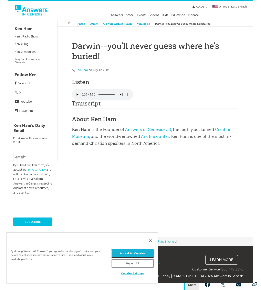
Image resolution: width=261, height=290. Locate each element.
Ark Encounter (155, 136)
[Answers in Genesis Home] (31, 11)
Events (142, 15)
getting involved (165, 241)
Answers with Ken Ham (117, 23)
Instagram (26, 110)
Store (130, 15)
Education (178, 15)
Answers (117, 15)
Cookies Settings (132, 273)
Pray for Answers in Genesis (27, 60)
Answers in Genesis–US (148, 129)
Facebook (24, 83)
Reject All (132, 263)
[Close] (150, 240)
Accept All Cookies (132, 253)
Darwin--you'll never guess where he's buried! (183, 23)
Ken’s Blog (22, 44)
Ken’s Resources (25, 51)
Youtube (26, 101)
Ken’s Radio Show (26, 36)
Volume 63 (143, 23)
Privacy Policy (37, 169)
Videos (154, 15)
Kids (165, 15)
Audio (94, 23)
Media (81, 23)
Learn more (221, 260)
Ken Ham (23, 28)
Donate (193, 15)
